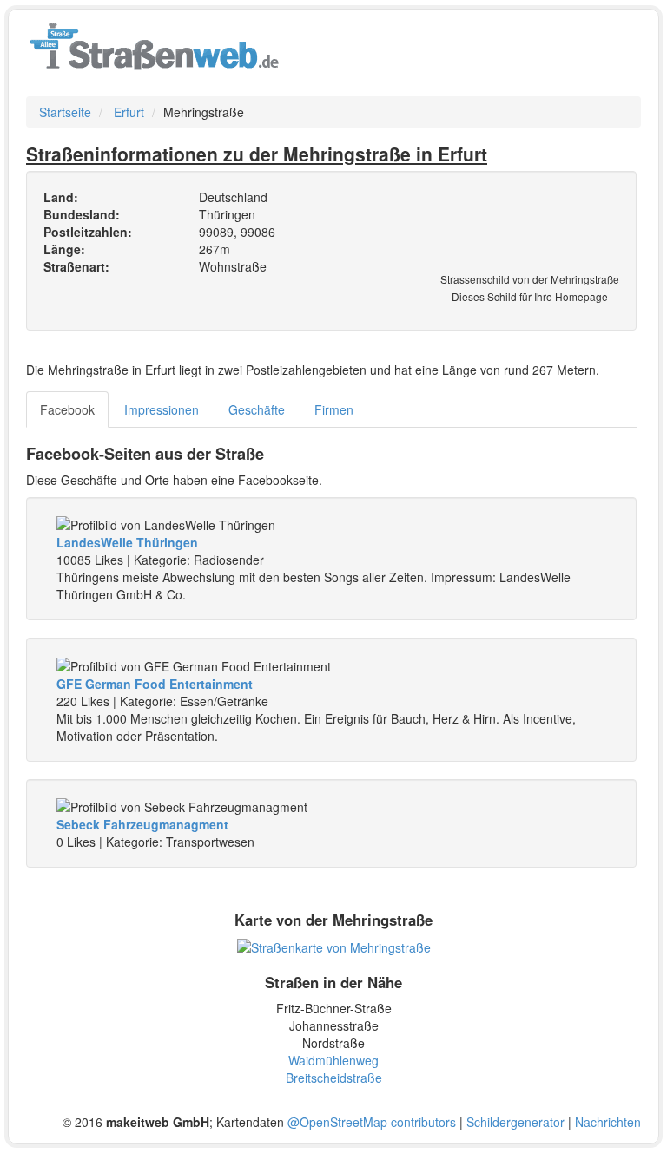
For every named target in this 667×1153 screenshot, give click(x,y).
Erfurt (129, 112)
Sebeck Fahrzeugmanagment (142, 824)
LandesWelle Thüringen (127, 542)
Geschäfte (256, 409)
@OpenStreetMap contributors (371, 1121)
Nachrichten (608, 1121)
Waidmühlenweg (333, 1060)
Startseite (65, 112)
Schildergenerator (515, 1121)
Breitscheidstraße (334, 1077)
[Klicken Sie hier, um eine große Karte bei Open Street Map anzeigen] (334, 945)
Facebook (67, 409)
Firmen (333, 409)
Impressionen (161, 409)
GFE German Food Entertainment (154, 683)
